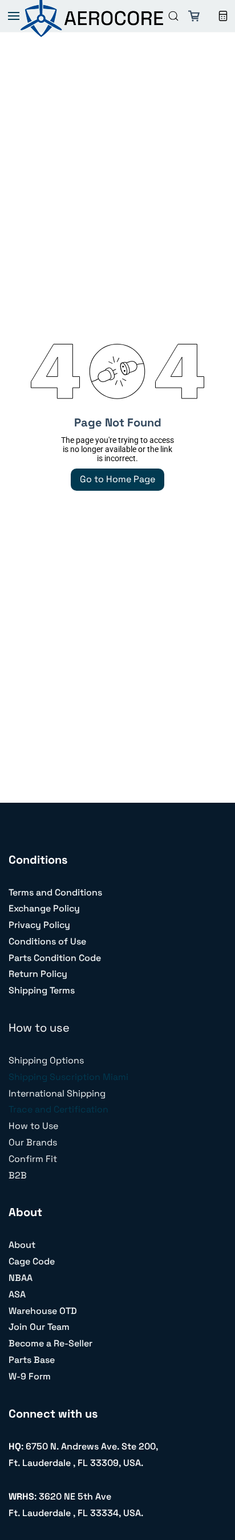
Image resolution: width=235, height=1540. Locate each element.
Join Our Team (39, 1327)
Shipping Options (46, 1060)
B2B (18, 1175)
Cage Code (32, 1261)
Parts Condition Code (55, 958)
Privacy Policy (39, 925)
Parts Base (32, 1360)
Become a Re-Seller (50, 1343)
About (22, 1245)
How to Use (33, 1126)
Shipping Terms (42, 990)
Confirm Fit (33, 1159)
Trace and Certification (58, 1109)
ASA (17, 1294)
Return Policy (38, 974)
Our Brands (33, 1142)
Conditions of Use (47, 941)
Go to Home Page (117, 479)
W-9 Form (30, 1376)
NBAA (21, 1278)
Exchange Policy (44, 908)
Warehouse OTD (43, 1311)
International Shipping (57, 1093)
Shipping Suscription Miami (68, 1077)
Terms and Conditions (55, 892)
